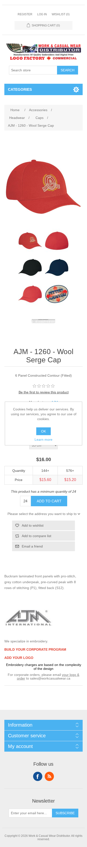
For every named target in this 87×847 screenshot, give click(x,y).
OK (43, 431)
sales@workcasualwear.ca (50, 678)
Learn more (43, 439)
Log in (42, 14)
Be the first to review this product (44, 392)
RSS (49, 776)
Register (25, 14)
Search (67, 70)
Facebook (37, 776)
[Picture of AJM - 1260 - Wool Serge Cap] (30, 241)
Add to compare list (36, 536)
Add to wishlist (33, 525)
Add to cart (49, 501)
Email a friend (32, 546)
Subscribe (65, 813)
